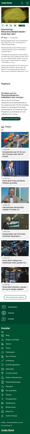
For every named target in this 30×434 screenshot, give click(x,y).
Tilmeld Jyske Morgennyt (12, 119)
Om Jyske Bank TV (6, 425)
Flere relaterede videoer (15, 297)
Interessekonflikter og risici (15, 422)
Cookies (3, 422)
